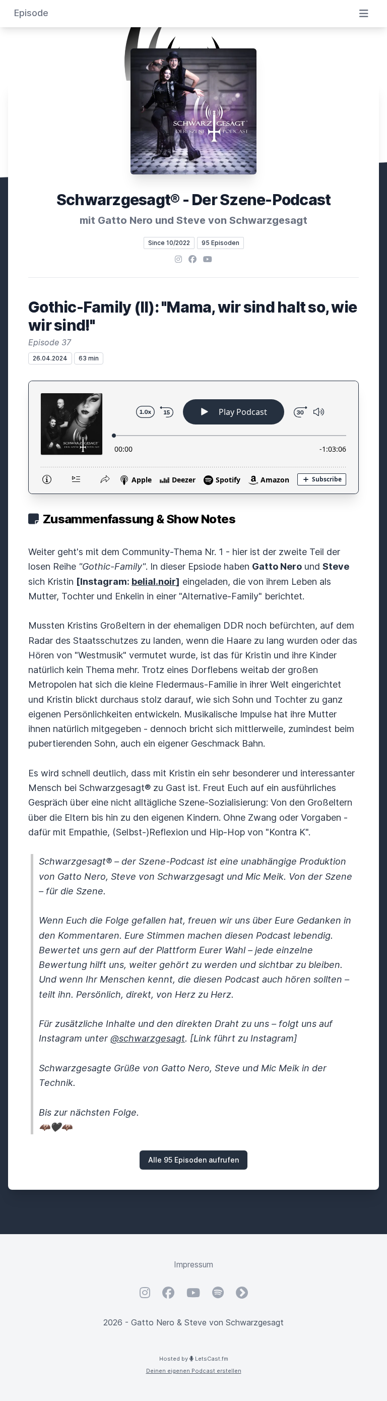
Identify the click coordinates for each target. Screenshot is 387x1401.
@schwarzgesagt (147, 1038)
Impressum (193, 1264)
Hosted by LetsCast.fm (193, 1358)
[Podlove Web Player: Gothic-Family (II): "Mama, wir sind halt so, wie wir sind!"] (193, 437)
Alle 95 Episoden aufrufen (193, 1159)
